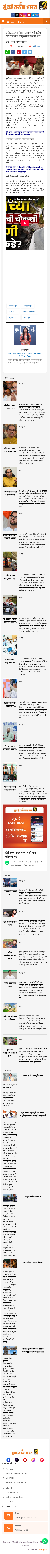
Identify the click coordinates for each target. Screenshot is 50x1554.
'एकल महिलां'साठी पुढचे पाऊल (32, 1262)
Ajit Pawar (13, 317)
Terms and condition (16, 1473)
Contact (10, 1501)
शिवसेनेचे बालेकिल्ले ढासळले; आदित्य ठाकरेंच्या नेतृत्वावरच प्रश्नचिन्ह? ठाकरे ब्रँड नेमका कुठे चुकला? (10, 537)
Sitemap (10, 1477)
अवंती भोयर (36, 46)
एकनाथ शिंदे (13, 305)
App (13, 22)
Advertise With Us (14, 1497)
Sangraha (43, 1549)
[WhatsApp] (7, 52)
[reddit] (37, 15)
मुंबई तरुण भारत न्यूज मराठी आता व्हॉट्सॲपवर (21, 854)
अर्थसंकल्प (12, 311)
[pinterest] (21, 15)
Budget (27, 317)
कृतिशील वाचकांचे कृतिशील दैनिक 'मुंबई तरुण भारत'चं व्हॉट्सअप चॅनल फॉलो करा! (26, 863)
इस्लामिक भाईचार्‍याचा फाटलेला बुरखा (10, 1052)
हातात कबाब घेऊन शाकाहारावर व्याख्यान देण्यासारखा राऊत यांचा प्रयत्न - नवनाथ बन (10, 704)
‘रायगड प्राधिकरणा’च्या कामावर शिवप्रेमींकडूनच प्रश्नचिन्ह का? (33, 1350)
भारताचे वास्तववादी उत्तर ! (10, 892)
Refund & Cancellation (17, 1482)
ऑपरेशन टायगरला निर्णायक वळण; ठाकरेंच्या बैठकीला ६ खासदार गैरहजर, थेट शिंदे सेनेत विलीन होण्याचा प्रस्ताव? (10, 493)
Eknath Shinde (29, 311)
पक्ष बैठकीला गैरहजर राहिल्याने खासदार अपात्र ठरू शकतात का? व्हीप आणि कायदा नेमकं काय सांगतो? (10, 621)
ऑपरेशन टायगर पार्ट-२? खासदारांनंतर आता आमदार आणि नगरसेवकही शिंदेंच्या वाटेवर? (10, 407)
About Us (10, 1488)
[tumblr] (33, 15)
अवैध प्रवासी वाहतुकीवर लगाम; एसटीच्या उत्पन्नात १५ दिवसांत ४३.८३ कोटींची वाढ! (10, 577)
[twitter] (17, 15)
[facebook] (13, 15)
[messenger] (29, 15)
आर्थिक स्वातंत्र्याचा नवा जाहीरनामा (10, 1018)
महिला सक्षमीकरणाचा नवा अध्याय (10, 955)
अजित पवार (27, 305)
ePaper (20, 22)
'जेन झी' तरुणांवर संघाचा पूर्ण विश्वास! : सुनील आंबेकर (10, 748)
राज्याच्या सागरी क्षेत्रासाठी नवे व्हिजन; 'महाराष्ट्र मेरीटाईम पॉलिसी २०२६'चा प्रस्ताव (10, 661)
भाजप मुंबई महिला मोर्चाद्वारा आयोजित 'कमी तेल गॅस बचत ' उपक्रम (10, 788)
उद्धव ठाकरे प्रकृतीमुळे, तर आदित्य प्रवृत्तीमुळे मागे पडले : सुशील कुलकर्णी (33, 1114)
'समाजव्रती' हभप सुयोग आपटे (32, 1075)
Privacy (9, 1468)
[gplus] (25, 15)
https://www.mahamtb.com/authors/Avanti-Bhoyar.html (25, 354)
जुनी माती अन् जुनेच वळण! (10, 923)
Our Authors (12, 1492)
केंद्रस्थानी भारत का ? (33, 1196)
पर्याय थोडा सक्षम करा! (10, 984)
